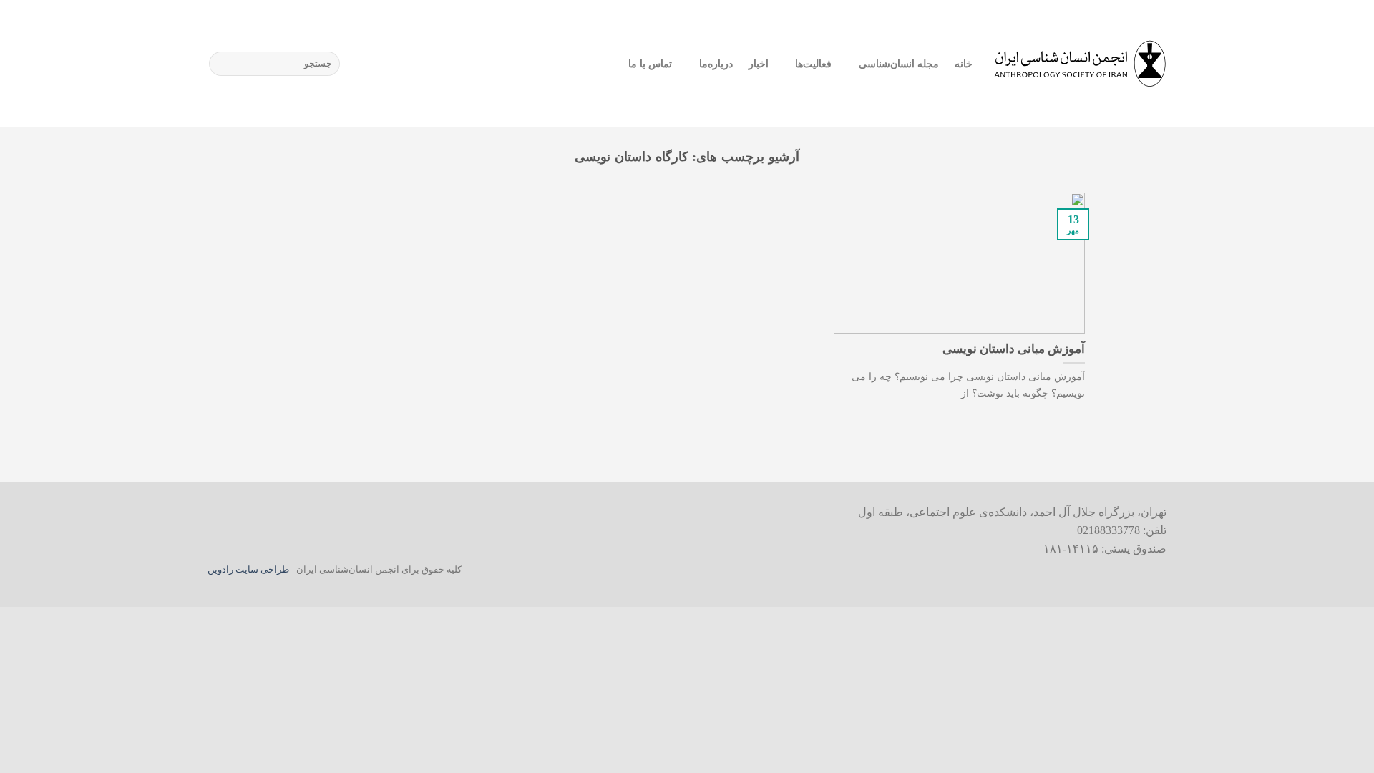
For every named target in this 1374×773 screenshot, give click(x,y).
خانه (964, 63)
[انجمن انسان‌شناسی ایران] (1080, 64)
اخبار (759, 63)
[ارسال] (222, 64)
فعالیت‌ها (813, 63)
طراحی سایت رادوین (248, 569)
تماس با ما (650, 63)
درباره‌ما (715, 63)
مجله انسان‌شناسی (899, 63)
